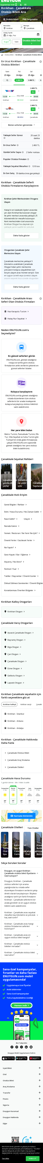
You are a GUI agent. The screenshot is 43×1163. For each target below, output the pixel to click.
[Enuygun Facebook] (12, 1047)
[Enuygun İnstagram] (16, 1047)
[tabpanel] (21, 35)
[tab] (10, 19)
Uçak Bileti (7, 1068)
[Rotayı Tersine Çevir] (21, 27)
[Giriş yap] (21, 5)
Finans (5, 1099)
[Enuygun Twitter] (21, 1047)
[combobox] (12, 28)
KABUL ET (32, 1158)
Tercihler (5, 1158)
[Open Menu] (25, 4)
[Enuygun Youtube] (31, 1047)
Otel (4, 1074)
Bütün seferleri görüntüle (20, 125)
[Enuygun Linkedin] (26, 1047)
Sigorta (6, 1105)
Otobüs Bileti (9, 55)
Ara (33, 92)
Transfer (6, 1093)
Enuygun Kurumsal (11, 1111)
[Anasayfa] (2, 55)
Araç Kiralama (9, 1086)
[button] (21, 816)
